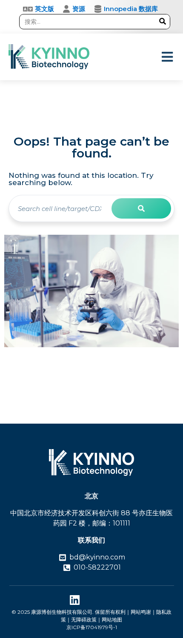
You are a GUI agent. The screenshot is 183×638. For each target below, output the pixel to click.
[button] (167, 56)
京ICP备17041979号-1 (91, 627)
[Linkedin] (74, 599)
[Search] (162, 21)
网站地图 (112, 619)
